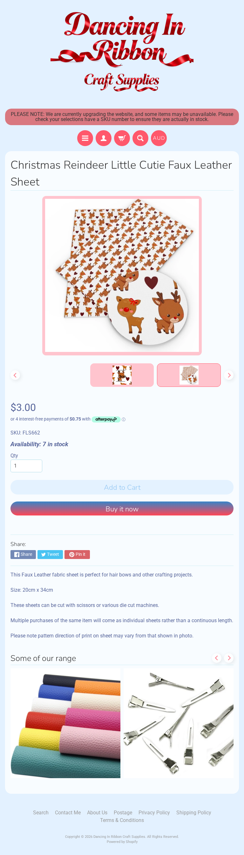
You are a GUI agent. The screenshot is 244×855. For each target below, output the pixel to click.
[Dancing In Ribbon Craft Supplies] (122, 52)
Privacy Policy (154, 813)
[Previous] (15, 375)
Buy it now (122, 509)
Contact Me (68, 813)
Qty (14, 456)
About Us (97, 813)
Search (41, 813)
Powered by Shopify (122, 842)
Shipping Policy (193, 813)
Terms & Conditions (122, 820)
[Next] (229, 375)
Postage (123, 813)
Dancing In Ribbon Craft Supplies (119, 837)
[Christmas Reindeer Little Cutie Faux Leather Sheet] (189, 375)
